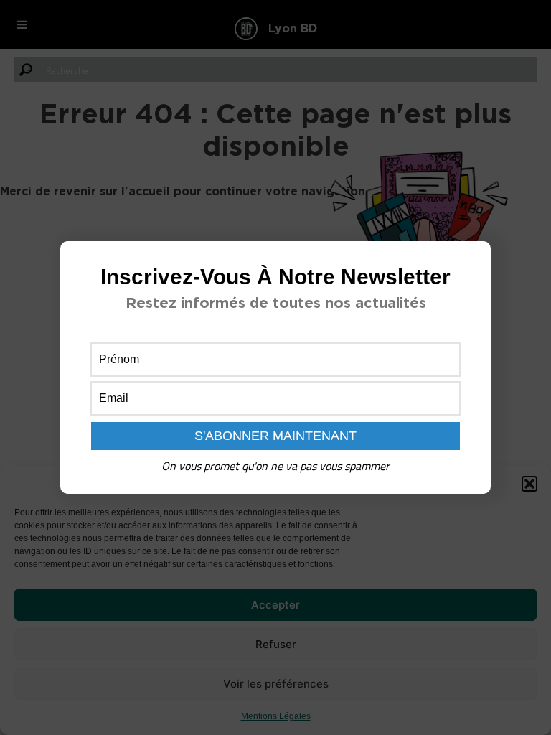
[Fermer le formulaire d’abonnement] (471, 263)
